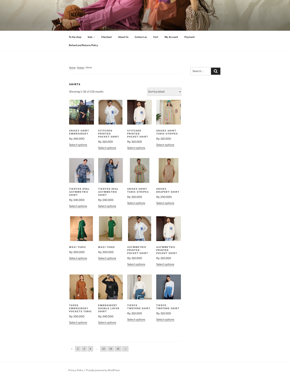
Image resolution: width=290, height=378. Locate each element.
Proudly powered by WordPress (103, 370)
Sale (90, 37)
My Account (171, 37)
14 (111, 348)
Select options (78, 144)
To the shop (75, 37)
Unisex (80, 67)
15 (118, 348)
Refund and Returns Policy (83, 45)
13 (103, 348)
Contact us (141, 37)
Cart (155, 37)
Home (72, 67)
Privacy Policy (75, 370)
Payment (189, 37)
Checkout (106, 37)
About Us (123, 37)
